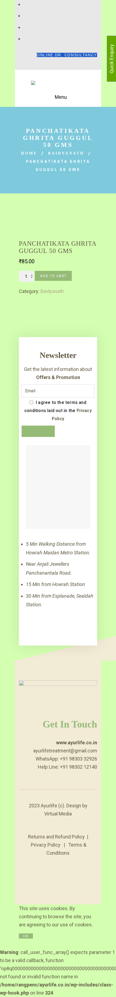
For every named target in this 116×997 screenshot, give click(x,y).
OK (26, 936)
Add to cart (53, 276)
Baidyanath (66, 153)
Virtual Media (58, 814)
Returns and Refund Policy (56, 837)
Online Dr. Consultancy (67, 55)
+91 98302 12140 (78, 767)
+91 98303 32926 (78, 759)
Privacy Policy (45, 845)
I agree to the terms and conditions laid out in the (58, 410)
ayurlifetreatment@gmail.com (65, 750)
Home (29, 153)
